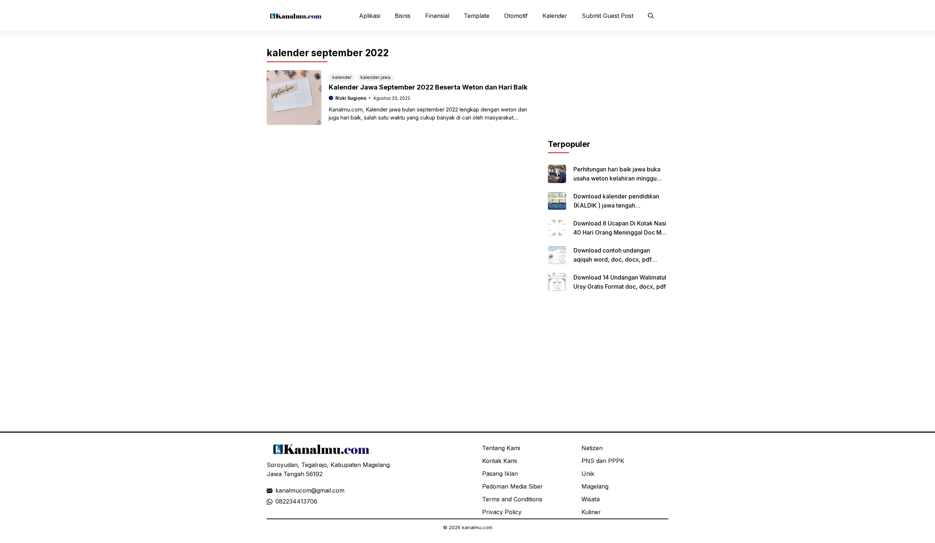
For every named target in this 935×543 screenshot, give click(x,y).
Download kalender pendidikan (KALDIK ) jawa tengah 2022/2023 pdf (616, 205)
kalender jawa (375, 77)
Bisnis (403, 15)
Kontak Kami (499, 460)
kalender (341, 77)
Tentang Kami (501, 448)
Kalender (554, 15)
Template (476, 15)
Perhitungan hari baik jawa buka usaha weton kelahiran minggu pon (616, 178)
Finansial (437, 15)
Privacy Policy (502, 512)
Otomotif (516, 15)
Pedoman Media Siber (512, 486)
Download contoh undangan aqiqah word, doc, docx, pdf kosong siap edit (612, 259)
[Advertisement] (608, 92)
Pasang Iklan (500, 473)
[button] (651, 16)
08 (279, 501)
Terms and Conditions (512, 499)
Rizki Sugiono (350, 98)
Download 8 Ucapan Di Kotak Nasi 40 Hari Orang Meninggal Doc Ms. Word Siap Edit (619, 232)
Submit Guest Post (607, 15)
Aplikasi (369, 15)
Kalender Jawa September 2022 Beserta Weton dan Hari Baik (428, 87)
